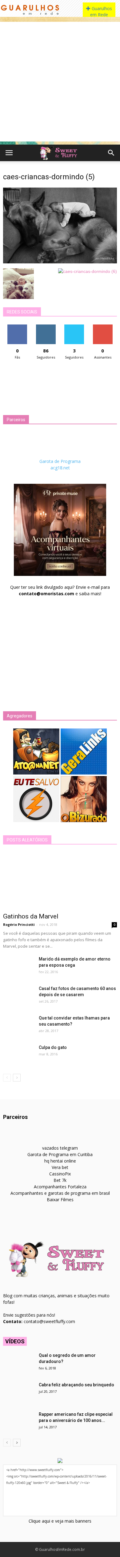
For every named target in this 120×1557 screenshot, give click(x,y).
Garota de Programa (60, 461)
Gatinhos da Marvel (30, 916)
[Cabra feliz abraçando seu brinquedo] (18, 1392)
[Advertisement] (60, 82)
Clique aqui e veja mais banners (60, 1521)
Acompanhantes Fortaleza (60, 1187)
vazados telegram (60, 1148)
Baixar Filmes (60, 1199)
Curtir (17, 326)
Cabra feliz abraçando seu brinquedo (76, 1384)
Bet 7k (60, 1180)
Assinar (102, 326)
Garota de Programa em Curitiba (60, 1154)
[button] (111, 153)
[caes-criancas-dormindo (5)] (60, 261)
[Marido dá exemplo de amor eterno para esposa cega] (18, 966)
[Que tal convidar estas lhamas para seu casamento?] (18, 1025)
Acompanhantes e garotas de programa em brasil (60, 1193)
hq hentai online (60, 1161)
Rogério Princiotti (19, 924)
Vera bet (60, 1167)
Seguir (45, 326)
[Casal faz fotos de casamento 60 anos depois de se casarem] (18, 996)
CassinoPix (60, 1174)
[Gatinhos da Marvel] (60, 880)
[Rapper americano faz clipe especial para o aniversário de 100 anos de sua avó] (18, 1422)
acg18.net (60, 468)
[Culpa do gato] (18, 1055)
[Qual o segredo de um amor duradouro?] (18, 1363)
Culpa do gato (53, 1047)
